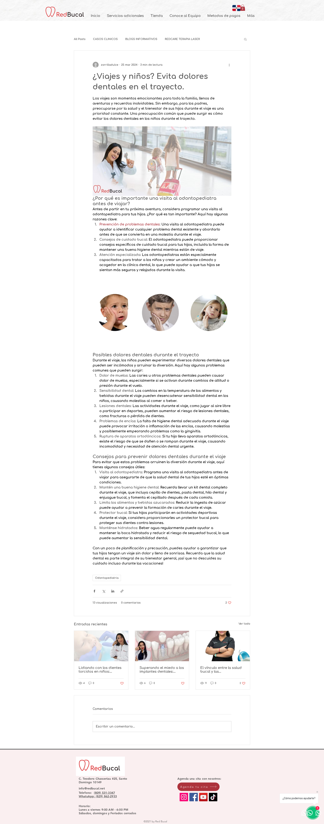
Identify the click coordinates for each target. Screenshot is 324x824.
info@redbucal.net (92, 788)
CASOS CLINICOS (105, 39)
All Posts (80, 39)
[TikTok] (213, 797)
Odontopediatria (106, 578)
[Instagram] (184, 797)
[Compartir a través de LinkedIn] (113, 591)
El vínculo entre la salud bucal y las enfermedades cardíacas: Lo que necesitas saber (222, 669)
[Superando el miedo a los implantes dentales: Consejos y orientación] (162, 646)
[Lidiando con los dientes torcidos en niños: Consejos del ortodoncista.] (101, 646)
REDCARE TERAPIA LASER (182, 39)
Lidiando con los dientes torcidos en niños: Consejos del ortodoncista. (100, 669)
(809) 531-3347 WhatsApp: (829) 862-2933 (98, 794)
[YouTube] (203, 797)
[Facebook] (193, 797)
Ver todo (244, 623)
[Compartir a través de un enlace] (122, 591)
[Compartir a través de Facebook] (94, 591)
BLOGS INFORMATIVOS (141, 39)
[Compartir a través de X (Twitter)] (103, 591)
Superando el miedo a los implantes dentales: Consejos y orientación (162, 669)
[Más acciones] (229, 65)
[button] (242, 8)
